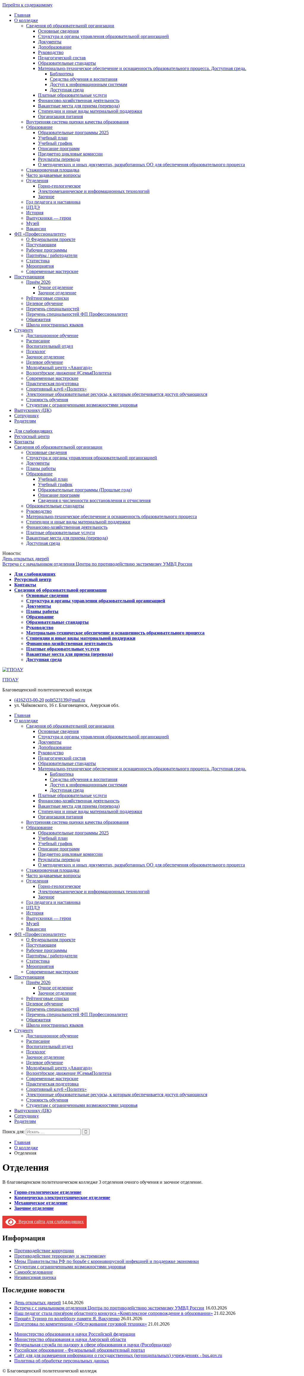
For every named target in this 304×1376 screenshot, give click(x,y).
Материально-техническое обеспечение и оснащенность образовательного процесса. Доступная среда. (142, 68)
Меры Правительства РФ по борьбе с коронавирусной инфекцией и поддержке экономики (106, 1261)
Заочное (46, 196)
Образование (39, 127)
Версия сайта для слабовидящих (50, 1221)
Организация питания (60, 116)
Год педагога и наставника (53, 201)
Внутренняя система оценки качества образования (77, 121)
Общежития (38, 319)
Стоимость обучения (47, 399)
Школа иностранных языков (54, 324)
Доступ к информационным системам (88, 84)
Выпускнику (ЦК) (32, 410)
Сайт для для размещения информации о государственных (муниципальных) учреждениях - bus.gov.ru (118, 1355)
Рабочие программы (46, 250)
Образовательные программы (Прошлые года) (85, 489)
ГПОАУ (10, 679)
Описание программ (59, 148)
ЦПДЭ (33, 207)
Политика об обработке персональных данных (61, 1360)
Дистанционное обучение (52, 335)
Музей (32, 223)
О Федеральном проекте (50, 239)
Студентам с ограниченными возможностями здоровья (81, 404)
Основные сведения (58, 31)
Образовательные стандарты (67, 63)
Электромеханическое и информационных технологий (94, 191)
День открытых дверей (25, 558)
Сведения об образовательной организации (70, 25)
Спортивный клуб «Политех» (56, 388)
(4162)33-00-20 (29, 699)
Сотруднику (26, 415)
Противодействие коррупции (44, 1250)
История (34, 212)
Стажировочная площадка (52, 169)
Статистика (38, 260)
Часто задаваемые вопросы (53, 175)
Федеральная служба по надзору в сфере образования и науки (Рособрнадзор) (92, 1344)
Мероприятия (40, 266)
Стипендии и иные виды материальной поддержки (90, 111)
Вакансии (36, 228)
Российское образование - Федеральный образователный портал (79, 1350)
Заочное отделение (57, 292)
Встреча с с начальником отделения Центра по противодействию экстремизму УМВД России (97, 563)
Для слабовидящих (33, 431)
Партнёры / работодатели (51, 255)
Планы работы (41, 468)
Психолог (36, 351)
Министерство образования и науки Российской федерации (74, 1334)
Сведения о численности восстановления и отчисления (94, 500)
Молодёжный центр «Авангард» (59, 367)
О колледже (26, 20)
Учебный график (55, 143)
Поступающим (41, 244)
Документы (49, 41)
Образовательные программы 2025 (73, 132)
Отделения (37, 180)
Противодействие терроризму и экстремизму (60, 1255)
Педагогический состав (62, 57)
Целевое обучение (44, 303)
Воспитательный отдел (49, 346)
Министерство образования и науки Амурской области (70, 1339)
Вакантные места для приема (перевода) (79, 105)
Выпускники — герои (48, 217)
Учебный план (53, 137)
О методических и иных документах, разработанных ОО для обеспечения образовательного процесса (141, 164)
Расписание (38, 340)
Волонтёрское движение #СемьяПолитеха (68, 372)
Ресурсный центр (32, 436)
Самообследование (33, 1272)
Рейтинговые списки (47, 298)
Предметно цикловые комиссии (70, 153)
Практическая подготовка (52, 383)
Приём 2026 (38, 282)
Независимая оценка (35, 1277)
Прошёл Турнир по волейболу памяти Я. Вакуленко (67, 1318)
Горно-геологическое (59, 185)
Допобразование (55, 47)
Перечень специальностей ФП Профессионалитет (77, 314)
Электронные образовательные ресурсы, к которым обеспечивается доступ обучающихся (116, 394)
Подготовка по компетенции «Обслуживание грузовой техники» (80, 1323)
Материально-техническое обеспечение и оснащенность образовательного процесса (111, 516)
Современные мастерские (52, 271)
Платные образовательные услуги (72, 95)
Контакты (24, 441)
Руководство (51, 52)
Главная (22, 15)
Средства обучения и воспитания (83, 79)
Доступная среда (67, 89)
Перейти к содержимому (27, 4)
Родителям (25, 420)
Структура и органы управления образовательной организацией (103, 36)
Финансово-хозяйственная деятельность (78, 100)
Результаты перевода (59, 159)
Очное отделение (55, 287)
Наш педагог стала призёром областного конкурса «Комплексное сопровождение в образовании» (113, 1313)
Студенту (23, 330)
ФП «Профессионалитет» (40, 234)
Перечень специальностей (52, 308)
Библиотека (62, 73)
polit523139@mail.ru (65, 699)
